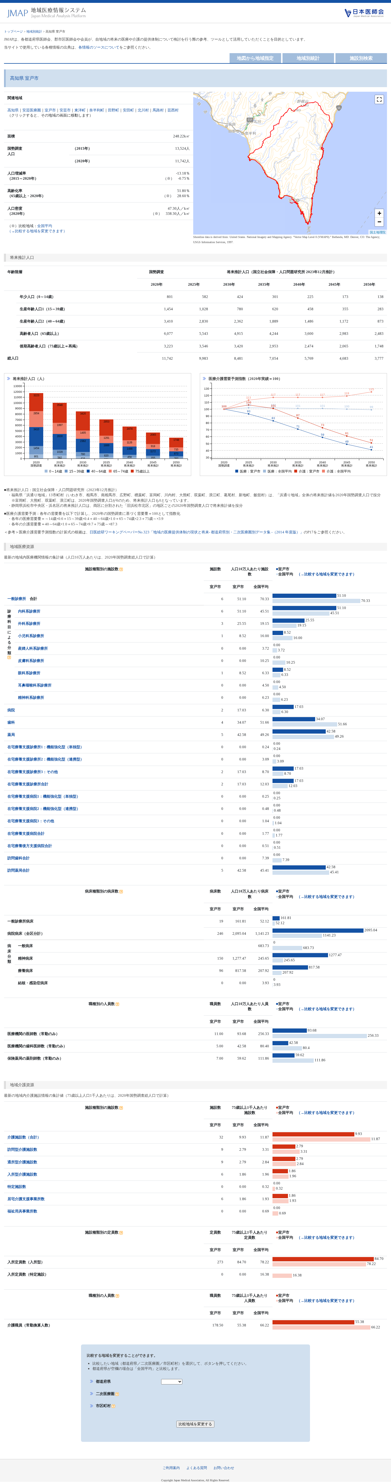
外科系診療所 (29, 623)
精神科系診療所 (31, 697)
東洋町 (80, 110)
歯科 (11, 722)
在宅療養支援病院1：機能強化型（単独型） (43, 796)
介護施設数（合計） (24, 1137)
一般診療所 (16, 599)
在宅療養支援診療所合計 (27, 784)
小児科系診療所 (31, 636)
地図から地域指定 (255, 58)
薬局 (11, 735)
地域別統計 (34, 31)
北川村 (143, 110)
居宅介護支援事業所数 (26, 1199)
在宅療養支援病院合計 (26, 833)
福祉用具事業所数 (22, 1211)
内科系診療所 (29, 611)
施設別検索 (361, 58)
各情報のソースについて (98, 47)
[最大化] (379, 99)
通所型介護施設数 (22, 1162)
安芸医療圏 (31, 110)
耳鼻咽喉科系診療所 (35, 685)
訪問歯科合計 (18, 858)
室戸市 (50, 110)
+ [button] (379, 213)
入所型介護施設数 (22, 1174)
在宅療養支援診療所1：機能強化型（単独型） (45, 747)
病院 (11, 710)
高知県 (13, 110)
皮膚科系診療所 (31, 661)
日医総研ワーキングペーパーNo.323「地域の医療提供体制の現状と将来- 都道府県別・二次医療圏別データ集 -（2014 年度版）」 (197, 532)
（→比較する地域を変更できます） (326, 574)
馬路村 (158, 110)
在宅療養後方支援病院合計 (29, 846)
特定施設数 (16, 1186)
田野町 (113, 110)
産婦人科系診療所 (33, 648)
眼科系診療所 (29, 673)
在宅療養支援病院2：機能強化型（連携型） (43, 808)
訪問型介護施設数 (22, 1149)
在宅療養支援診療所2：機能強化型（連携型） (45, 759)
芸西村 (173, 110)
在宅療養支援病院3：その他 (30, 821)
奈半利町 (96, 110)
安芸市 (65, 110)
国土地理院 (378, 232)
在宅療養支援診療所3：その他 (32, 772)
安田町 (128, 110)
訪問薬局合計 (18, 870)
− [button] (379, 221)
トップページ (13, 31)
